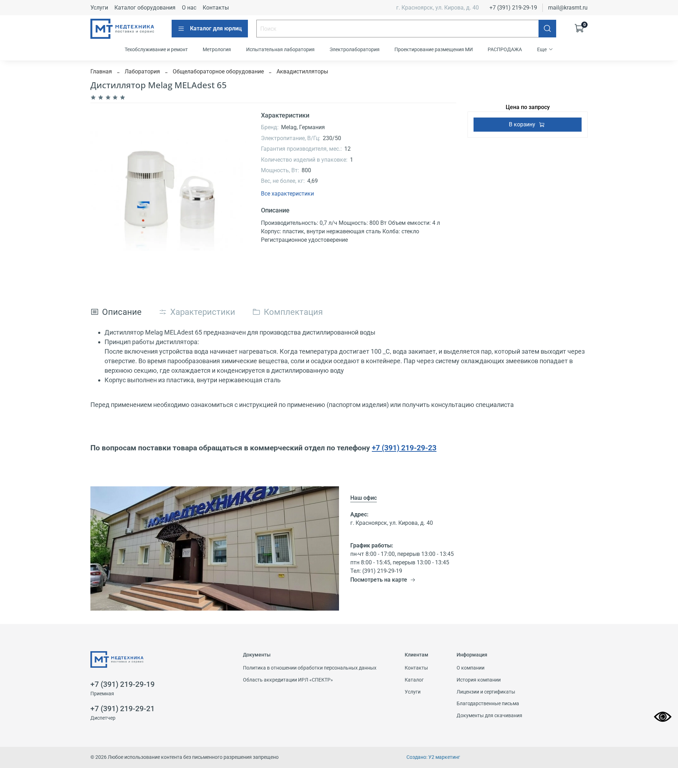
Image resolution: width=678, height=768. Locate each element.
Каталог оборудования (145, 7)
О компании (470, 668)
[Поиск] (547, 28)
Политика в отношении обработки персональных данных (309, 668)
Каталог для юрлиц (216, 28)
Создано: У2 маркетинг (433, 757)
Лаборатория (142, 71)
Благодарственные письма (488, 704)
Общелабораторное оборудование (218, 71)
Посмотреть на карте (378, 579)
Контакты (216, 7)
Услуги (99, 7)
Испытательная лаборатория (280, 49)
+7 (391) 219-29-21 (122, 708)
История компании (479, 680)
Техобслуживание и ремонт (156, 49)
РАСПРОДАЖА (505, 49)
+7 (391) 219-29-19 (513, 7)
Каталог (414, 680)
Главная (101, 71)
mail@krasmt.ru (568, 7)
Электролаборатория (354, 49)
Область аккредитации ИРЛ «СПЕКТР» (288, 680)
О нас (189, 7)
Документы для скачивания (489, 716)
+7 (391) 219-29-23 (404, 447)
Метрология (217, 49)
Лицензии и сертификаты (486, 692)
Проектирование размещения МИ (433, 49)
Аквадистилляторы (302, 71)
